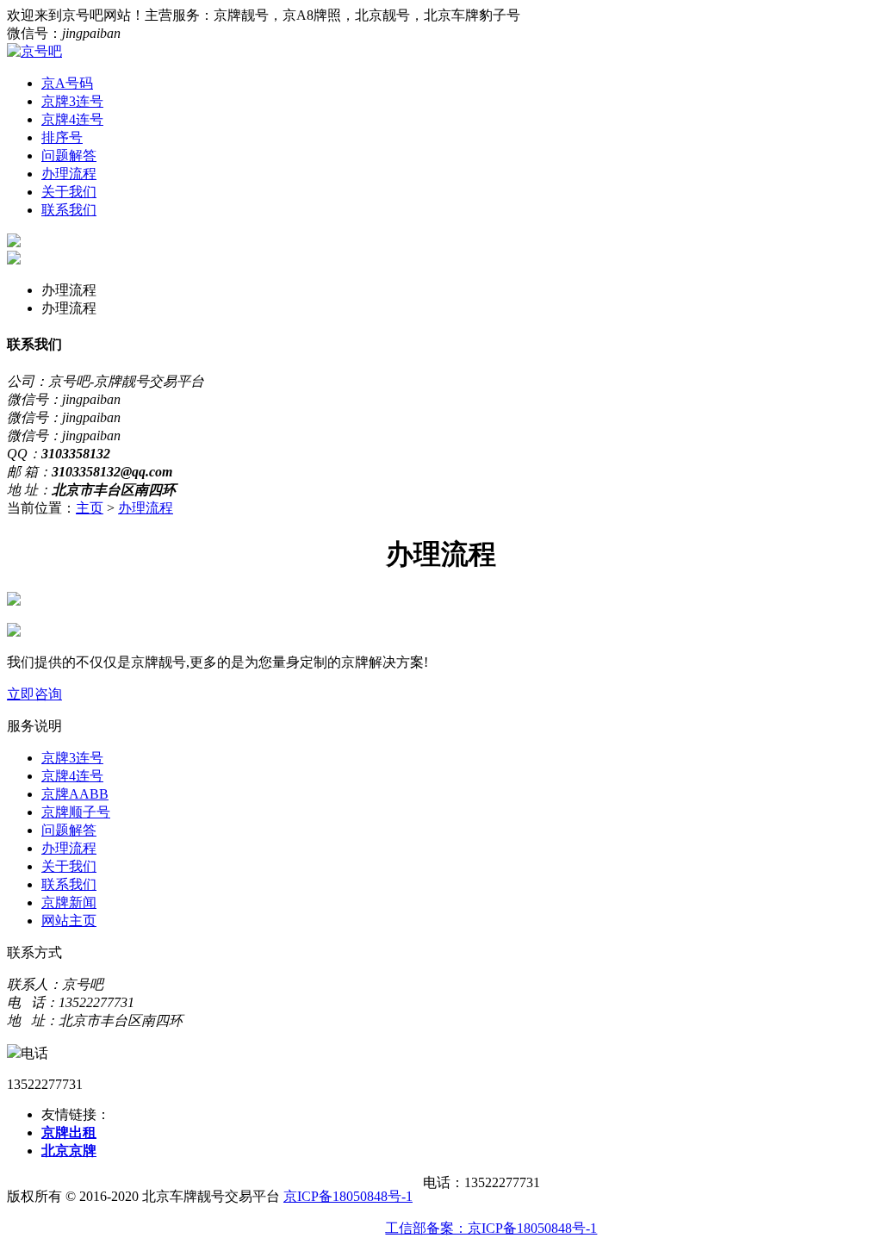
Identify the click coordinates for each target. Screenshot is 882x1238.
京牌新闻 (68, 902)
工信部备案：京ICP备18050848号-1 (491, 1228)
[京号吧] (34, 51)
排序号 (62, 137)
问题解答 (68, 155)
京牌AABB (75, 794)
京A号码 (67, 83)
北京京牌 (68, 1150)
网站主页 (68, 920)
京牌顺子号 (75, 812)
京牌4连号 (72, 119)
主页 (89, 508)
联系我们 (68, 209)
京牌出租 (68, 1132)
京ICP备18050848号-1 (348, 1196)
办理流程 (68, 173)
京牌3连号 (72, 101)
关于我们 (68, 191)
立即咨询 (34, 694)
